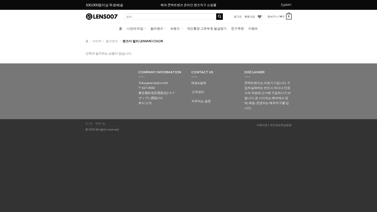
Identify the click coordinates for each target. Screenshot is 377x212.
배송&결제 (198, 83)
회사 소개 (145, 103)
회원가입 (249, 16)
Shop (97, 41)
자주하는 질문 (201, 101)
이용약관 (261, 125)
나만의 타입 (135, 28)
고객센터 (197, 92)
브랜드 (175, 28)
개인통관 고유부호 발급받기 (207, 28)
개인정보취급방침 (281, 125)
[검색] (219, 16)
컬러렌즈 (156, 28)
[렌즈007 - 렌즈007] (101, 16)
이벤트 (253, 28)
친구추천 (237, 28)
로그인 (238, 16)
